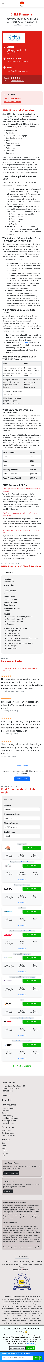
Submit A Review (22, 778)
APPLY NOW (31, 866)
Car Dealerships (8, 1133)
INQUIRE (31, 848)
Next (36, 1357)
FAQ (3, 1155)
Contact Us (6, 1095)
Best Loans (27, 25)
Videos (4, 1150)
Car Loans (5, 1113)
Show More (22, 880)
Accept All (30, 1348)
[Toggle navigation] (3, 4)
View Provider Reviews (12, 102)
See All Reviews (22, 765)
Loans (20, 25)
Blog (3, 1143)
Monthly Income (11, 823)
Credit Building (7, 1115)
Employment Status (12, 814)
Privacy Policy (25, 1261)
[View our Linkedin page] (11, 1100)
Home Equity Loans (9, 1120)
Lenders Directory (9, 1123)
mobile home (25, 342)
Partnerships (7, 1130)
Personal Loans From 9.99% (16, 1353)
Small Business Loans (10, 1118)
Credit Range (9, 832)
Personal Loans (8, 1108)
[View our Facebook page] (8, 1100)
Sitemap (5, 1153)
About (4, 1145)
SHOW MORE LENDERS (22, 1066)
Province (7, 805)
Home (15, 25)
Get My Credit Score (11, 1173)
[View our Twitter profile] (5, 1100)
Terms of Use (37, 1261)
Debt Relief (6, 1110)
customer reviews (17, 81)
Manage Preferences (17, 1348)
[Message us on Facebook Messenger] (2, 1100)
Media (4, 1148)
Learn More (8, 1191)
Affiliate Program (8, 1135)
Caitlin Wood (32, 22)
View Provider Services (12, 98)
